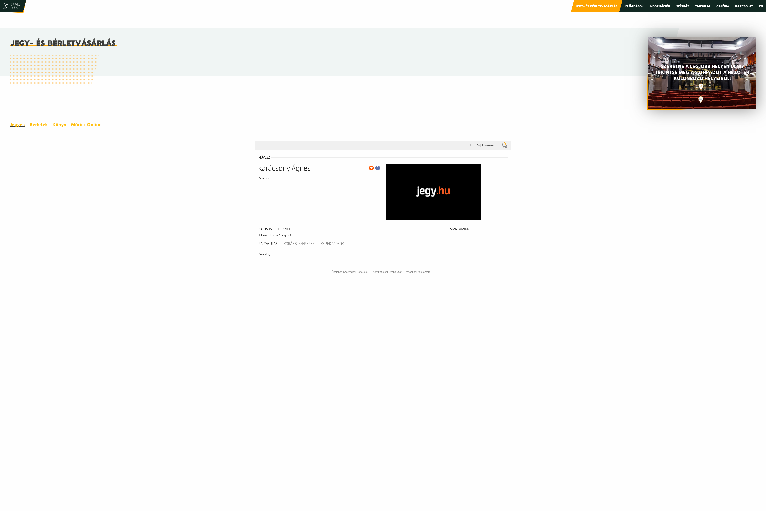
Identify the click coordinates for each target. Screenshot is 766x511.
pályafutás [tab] (268, 244)
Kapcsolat (744, 6)
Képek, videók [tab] (332, 244)
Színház (682, 6)
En (761, 6)
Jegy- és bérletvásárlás (596, 6)
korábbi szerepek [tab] (299, 244)
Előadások (634, 6)
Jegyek (17, 125)
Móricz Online (86, 125)
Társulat (702, 6)
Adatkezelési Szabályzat (387, 271)
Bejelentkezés (485, 145)
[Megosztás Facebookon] (377, 168)
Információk (660, 6)
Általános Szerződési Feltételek (350, 271)
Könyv (59, 125)
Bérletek (39, 125)
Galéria (722, 6)
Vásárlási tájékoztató (418, 271)
